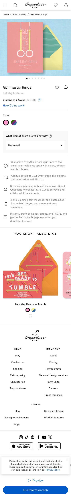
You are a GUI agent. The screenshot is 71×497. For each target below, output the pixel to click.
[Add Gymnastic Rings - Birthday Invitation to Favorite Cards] (57, 87)
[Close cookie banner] (67, 459)
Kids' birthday (19, 14)
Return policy (17, 375)
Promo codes (53, 368)
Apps (17, 424)
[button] (50, 136)
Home (6, 14)
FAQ (17, 355)
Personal (14, 145)
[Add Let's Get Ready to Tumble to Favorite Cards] (30, 316)
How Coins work (13, 105)
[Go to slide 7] (44, 78)
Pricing (53, 362)
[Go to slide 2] (29, 78)
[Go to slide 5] (38, 78)
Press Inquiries (53, 395)
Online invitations (54, 411)
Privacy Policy (53, 470)
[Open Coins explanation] (40, 100)
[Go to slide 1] (26, 78)
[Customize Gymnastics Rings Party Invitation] (35, 47)
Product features (54, 417)
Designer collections (17, 417)
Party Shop (53, 381)
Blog (17, 411)
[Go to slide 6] (41, 78)
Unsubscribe (18, 381)
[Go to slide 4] (35, 78)
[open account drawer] (66, 5)
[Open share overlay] (66, 87)
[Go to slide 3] (32, 78)
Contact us (17, 362)
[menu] (5, 5)
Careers (53, 388)
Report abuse (18, 388)
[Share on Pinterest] (32, 437)
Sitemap (18, 368)
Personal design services (53, 375)
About (53, 355)
